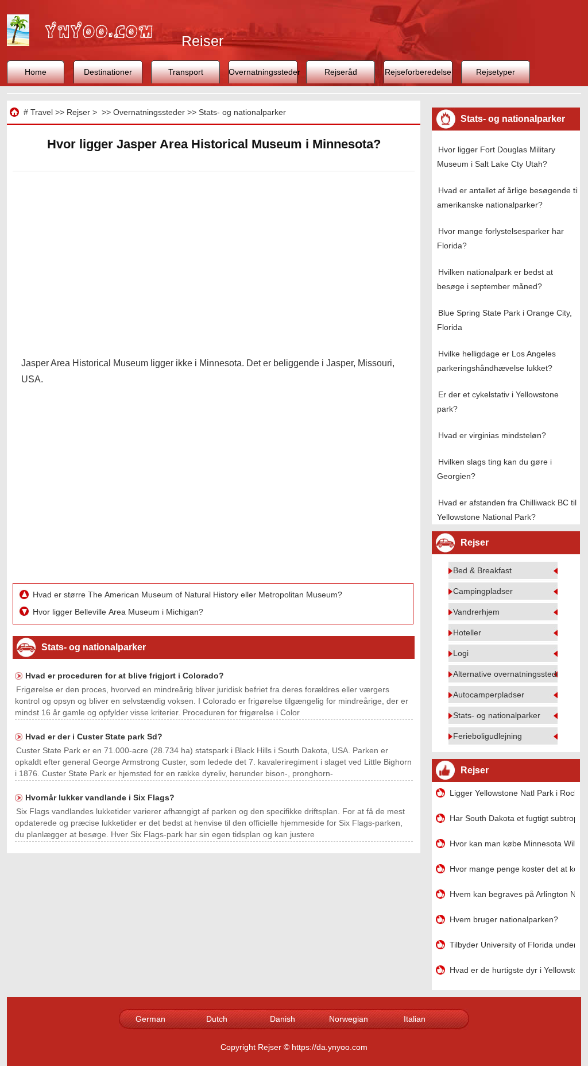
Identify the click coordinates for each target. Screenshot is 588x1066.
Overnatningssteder (263, 71)
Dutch (216, 1018)
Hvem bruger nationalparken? (504, 919)
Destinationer (108, 71)
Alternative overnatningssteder (508, 673)
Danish (282, 1018)
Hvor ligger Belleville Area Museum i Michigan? (119, 611)
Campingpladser (483, 591)
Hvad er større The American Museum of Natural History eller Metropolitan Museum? (189, 594)
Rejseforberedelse (418, 71)
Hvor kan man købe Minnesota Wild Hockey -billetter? (512, 843)
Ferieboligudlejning (487, 736)
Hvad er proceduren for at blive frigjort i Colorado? (124, 675)
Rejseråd (340, 71)
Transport (185, 71)
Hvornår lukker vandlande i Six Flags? (100, 797)
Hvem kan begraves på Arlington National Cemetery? (512, 894)
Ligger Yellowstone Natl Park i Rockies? (512, 792)
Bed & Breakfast (482, 570)
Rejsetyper (495, 71)
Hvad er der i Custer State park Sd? (94, 736)
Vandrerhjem (476, 611)
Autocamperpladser (488, 694)
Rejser (78, 112)
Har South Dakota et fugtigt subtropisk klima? (512, 818)
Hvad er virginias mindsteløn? (492, 435)
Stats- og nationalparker (242, 112)
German (150, 1018)
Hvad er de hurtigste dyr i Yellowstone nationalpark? (512, 970)
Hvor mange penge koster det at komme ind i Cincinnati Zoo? (512, 868)
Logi (461, 653)
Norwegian (348, 1018)
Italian (414, 1018)
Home (36, 71)
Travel (41, 112)
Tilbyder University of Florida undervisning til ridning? (512, 944)
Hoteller (467, 632)
